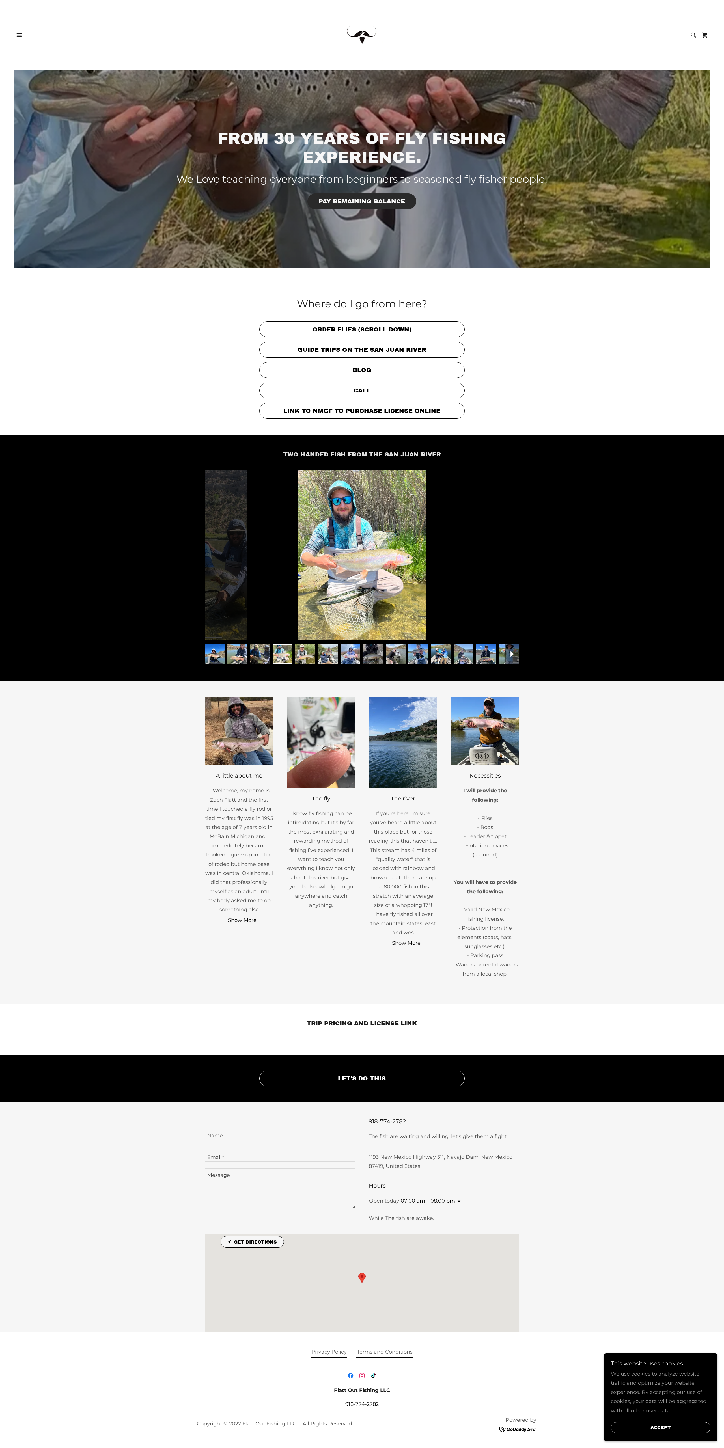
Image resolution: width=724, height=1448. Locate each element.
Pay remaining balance (362, 201)
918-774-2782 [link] (362, 1404)
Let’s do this (362, 1078)
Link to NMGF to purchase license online (361, 411)
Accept (660, 1427)
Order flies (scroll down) (362, 329)
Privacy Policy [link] (329, 1352)
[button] (19, 35)
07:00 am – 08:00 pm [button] (428, 1201)
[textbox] (280, 1132)
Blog (362, 370)
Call (362, 390)
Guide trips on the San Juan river (362, 350)
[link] (362, 35)
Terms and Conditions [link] (385, 1352)
